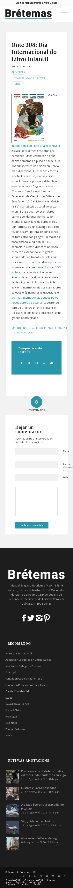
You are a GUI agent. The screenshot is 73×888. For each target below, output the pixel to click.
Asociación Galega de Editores (23, 666)
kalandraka (19, 332)
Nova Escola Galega (17, 704)
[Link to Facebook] (30, 876)
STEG (8, 735)
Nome (66, 452)
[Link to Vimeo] (53, 876)
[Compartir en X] (29, 363)
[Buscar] (53, 14)
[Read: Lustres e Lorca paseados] (12, 793)
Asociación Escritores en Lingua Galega (28, 659)
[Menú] (62, 14)
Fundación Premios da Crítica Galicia (26, 685)
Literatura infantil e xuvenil (28, 77)
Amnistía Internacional (18, 653)
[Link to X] (24, 876)
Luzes (8, 697)
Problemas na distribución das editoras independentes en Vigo (43, 773)
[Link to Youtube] (47, 876)
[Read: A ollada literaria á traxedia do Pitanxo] (12, 810)
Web (65, 477)
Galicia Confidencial (17, 691)
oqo (31, 332)
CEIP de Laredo (25, 594)
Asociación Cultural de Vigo (40, 838)
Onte (17, 83)
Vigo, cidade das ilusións (38, 821)
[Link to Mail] (59, 876)
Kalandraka (44, 267)
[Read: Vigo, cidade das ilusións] (12, 827)
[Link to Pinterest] (41, 876)
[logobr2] (30, 14)
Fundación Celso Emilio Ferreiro (23, 678)
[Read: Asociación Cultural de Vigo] (12, 844)
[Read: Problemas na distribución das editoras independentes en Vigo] (12, 777)
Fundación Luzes (15, 729)
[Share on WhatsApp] (36, 363)
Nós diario (11, 722)
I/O (34, 871)
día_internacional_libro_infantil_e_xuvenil (39, 328)
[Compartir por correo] (51, 363)
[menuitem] (53, 14)
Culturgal (10, 672)
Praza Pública (13, 710)
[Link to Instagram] (35, 876)
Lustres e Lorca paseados (38, 788)
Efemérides (18, 72)
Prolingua (11, 716)
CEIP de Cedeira (48, 594)
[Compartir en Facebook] (21, 363)
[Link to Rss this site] (65, 876)
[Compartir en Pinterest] (44, 363)
